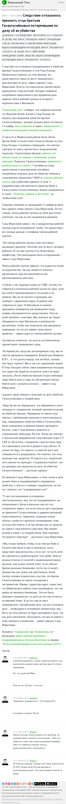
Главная (61, 2)
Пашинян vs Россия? (29, 10)
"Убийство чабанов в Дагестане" (31, 194)
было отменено (23, 126)
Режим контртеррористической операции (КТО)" (32, 644)
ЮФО (22, 6)
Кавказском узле (44, 631)
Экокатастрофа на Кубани (47, 10)
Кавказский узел (12, 109)
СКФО (4, 6)
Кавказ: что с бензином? (11, 10)
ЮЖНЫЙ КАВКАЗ (13, 6)
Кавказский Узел (19, 2)
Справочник (22, 631)
